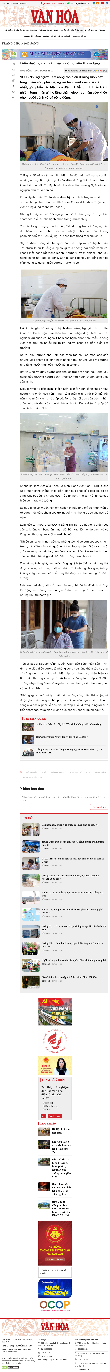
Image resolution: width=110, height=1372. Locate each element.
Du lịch (49, 30)
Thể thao (42, 30)
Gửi (43, 1116)
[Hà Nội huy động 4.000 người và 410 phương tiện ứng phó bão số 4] (31, 914)
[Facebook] (14, 64)
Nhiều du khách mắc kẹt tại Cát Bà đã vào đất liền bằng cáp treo (72, 894)
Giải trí (73, 30)
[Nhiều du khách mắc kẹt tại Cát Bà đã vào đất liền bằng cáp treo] (31, 897)
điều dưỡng (57, 772)
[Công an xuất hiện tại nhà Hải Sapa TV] (44, 1144)
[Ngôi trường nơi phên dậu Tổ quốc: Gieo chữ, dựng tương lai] (31, 965)
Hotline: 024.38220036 (55, 4)
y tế (44, 772)
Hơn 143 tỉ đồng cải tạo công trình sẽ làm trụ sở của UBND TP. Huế (61, 1208)
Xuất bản (33, 30)
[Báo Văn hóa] (55, 16)
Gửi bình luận (99, 807)
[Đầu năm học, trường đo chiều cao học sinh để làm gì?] (31, 829)
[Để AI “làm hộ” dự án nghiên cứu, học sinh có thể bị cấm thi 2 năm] (31, 863)
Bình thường (51, 1106)
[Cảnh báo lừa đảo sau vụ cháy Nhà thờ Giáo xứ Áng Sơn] (44, 1186)
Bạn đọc (46, 36)
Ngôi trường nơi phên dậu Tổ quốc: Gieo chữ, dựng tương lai (74, 960)
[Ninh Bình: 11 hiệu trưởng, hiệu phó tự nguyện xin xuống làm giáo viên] (44, 1162)
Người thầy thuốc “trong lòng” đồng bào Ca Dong (62, 737)
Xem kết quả (54, 1116)
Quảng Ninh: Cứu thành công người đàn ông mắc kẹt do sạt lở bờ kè (72, 944)
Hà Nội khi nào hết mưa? (61, 1131)
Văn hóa (19, 30)
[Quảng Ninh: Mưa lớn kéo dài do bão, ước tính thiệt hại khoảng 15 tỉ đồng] (31, 880)
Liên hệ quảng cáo (80, 4)
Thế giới (67, 36)
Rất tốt (49, 1102)
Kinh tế (87, 30)
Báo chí (26, 30)
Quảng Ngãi (31, 772)
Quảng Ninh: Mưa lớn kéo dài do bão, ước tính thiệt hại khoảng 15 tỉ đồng (70, 877)
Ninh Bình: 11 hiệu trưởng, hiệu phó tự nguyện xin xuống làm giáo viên (61, 1167)
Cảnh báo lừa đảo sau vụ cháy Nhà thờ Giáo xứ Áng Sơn (61, 1189)
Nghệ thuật (65, 30)
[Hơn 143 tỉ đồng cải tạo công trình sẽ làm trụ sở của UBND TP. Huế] (44, 1204)
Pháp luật (37, 36)
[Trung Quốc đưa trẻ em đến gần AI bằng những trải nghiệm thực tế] (31, 846)
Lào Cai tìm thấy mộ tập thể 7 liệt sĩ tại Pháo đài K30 (69, 977)
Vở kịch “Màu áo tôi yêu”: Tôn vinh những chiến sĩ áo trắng (69, 724)
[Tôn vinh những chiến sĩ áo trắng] (28, 727)
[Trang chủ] (5, 30)
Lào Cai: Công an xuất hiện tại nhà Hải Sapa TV (61, 1147)
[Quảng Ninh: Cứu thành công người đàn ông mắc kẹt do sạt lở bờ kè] (31, 948)
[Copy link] (14, 80)
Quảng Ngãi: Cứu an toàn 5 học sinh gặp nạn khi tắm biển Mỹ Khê (74, 927)
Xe (62, 36)
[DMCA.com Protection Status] (10, 1367)
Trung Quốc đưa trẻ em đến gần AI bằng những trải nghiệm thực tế (73, 843)
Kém (47, 1109)
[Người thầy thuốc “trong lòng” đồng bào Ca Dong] (28, 739)
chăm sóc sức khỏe (79, 772)
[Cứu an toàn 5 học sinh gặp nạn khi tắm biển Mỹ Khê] (31, 931)
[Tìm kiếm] (82, 36)
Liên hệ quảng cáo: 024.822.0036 (54, 1360)
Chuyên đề (28, 36)
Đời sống (80, 30)
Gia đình (56, 30)
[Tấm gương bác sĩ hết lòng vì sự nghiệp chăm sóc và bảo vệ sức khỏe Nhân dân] (28, 752)
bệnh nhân (100, 772)
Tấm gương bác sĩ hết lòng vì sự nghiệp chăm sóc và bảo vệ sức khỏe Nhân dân (69, 751)
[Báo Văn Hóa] (55, 1326)
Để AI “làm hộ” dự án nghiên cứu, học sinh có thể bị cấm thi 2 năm (73, 860)
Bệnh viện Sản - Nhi (32, 777)
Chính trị (11, 30)
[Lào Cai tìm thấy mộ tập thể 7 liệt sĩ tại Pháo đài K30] (31, 982)
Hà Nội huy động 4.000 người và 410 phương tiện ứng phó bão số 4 (72, 911)
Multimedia (75, 36)
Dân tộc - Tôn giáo (98, 30)
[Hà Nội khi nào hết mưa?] (44, 1132)
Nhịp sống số (55, 36)
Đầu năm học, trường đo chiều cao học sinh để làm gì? (70, 825)
